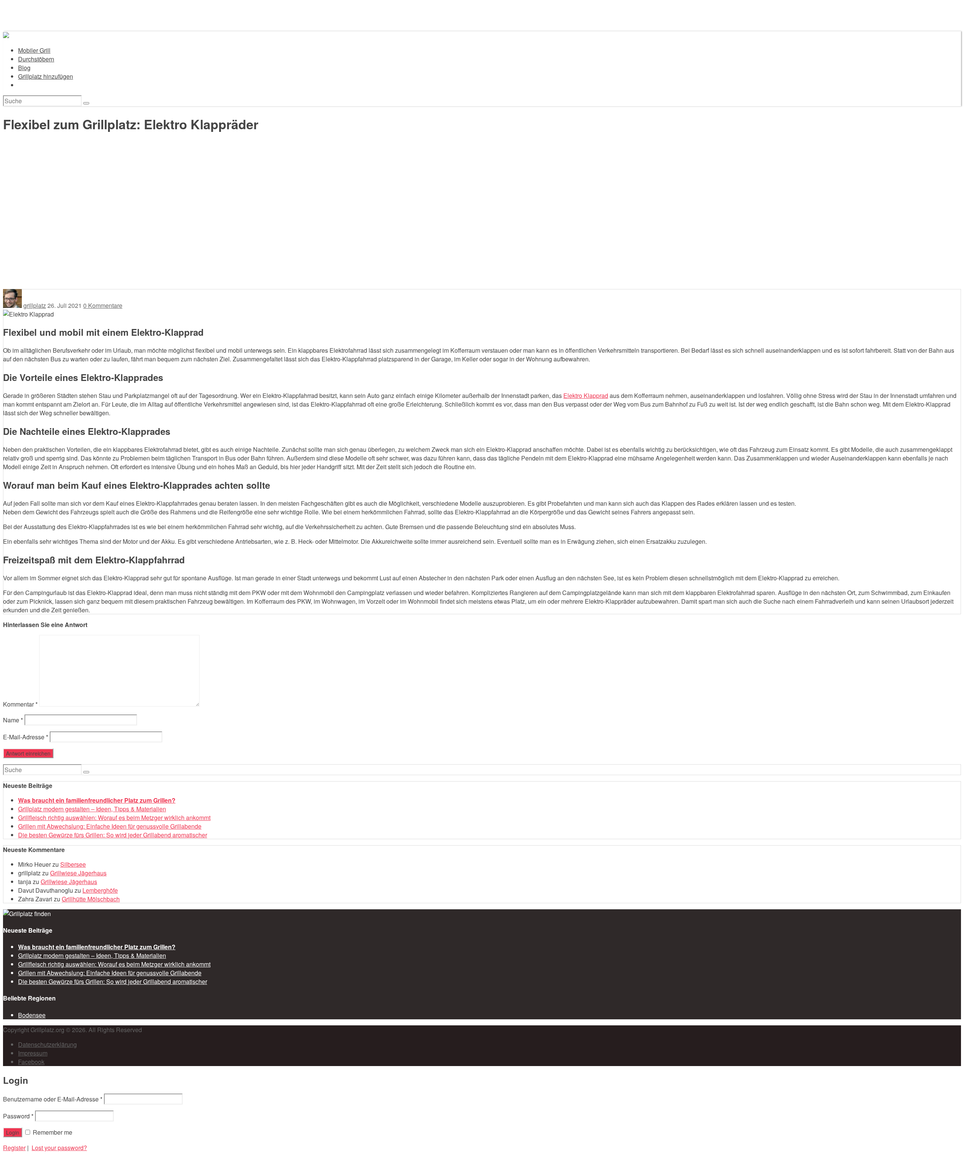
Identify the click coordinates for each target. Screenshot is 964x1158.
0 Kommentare (102, 305)
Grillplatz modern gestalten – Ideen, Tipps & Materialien (92, 809)
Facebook (31, 1061)
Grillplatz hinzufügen (45, 76)
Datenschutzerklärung (47, 1044)
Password (18, 1116)
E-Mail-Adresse (25, 737)
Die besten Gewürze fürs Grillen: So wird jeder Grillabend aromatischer (112, 835)
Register (14, 1147)
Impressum (32, 1053)
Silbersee (73, 864)
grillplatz (34, 305)
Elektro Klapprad (585, 395)
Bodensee (32, 1015)
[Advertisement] (482, 232)
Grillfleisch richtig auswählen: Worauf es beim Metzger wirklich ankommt (114, 817)
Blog (24, 67)
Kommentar (20, 704)
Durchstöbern (36, 59)
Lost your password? (59, 1147)
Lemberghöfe (100, 890)
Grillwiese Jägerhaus (78, 873)
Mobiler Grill (34, 50)
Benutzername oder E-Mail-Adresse (52, 1099)
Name (13, 720)
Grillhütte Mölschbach (91, 899)
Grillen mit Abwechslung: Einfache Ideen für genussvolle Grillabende (109, 826)
